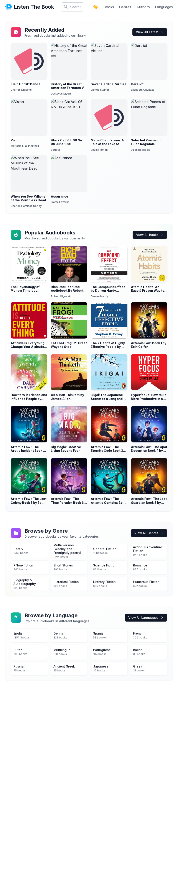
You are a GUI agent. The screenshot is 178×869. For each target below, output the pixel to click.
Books (109, 7)
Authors (143, 7)
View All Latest (147, 32)
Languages (164, 7)
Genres (125, 7)
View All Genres (146, 533)
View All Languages (143, 617)
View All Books (147, 235)
